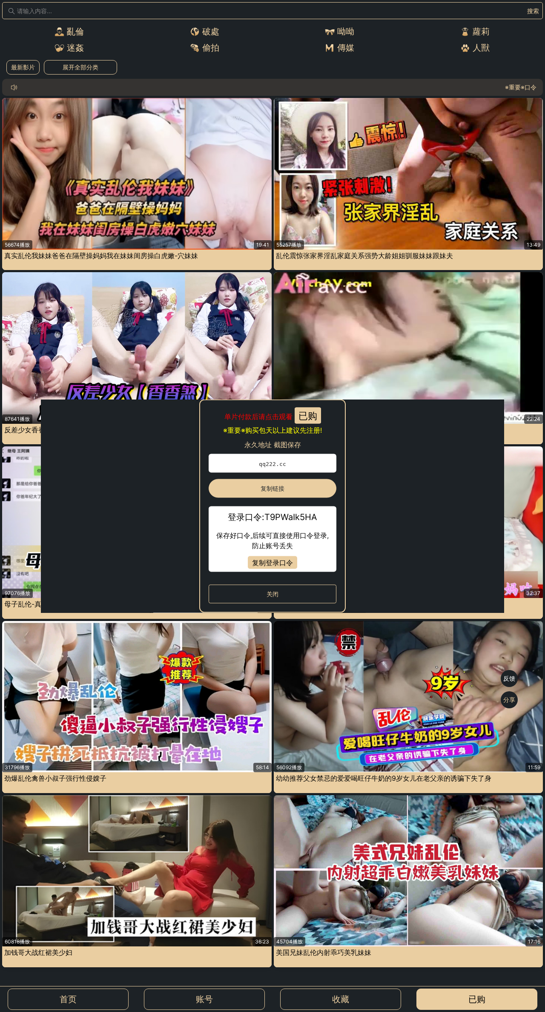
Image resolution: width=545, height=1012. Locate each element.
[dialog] (272, 506)
